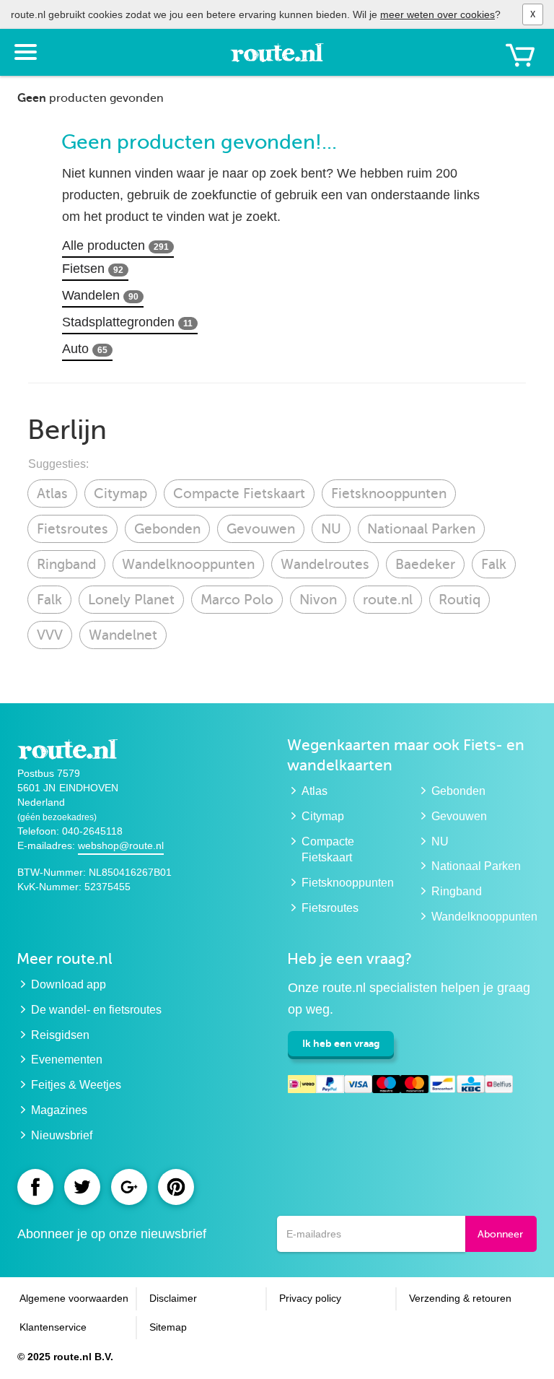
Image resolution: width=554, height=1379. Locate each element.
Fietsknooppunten (389, 493)
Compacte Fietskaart (239, 493)
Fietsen (92, 268)
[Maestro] (386, 1086)
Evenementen (66, 1059)
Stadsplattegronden (127, 322)
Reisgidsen (60, 1035)
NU (331, 528)
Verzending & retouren (460, 1298)
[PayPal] (330, 1086)
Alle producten (115, 245)
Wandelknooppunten (188, 564)
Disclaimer (173, 1298)
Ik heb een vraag (340, 1043)
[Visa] (358, 1086)
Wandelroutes (325, 564)
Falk (493, 564)
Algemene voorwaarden (73, 1298)
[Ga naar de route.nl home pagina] (277, 59)
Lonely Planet (131, 599)
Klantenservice (53, 1327)
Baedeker (425, 564)
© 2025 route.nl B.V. (65, 1356)
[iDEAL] (302, 1086)
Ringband (66, 564)
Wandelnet (123, 635)
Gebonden (167, 528)
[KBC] (471, 1086)
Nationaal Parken (421, 528)
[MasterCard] (414, 1086)
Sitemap (168, 1327)
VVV (50, 635)
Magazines (59, 1110)
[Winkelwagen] (520, 55)
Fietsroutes (72, 528)
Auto (84, 349)
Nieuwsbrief (61, 1135)
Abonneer (500, 1234)
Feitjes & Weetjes (76, 1085)
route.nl (388, 599)
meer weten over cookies (437, 14)
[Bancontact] (442, 1086)
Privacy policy (310, 1298)
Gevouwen (261, 528)
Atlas (52, 493)
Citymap (120, 493)
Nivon (318, 599)
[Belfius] (499, 1086)
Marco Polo (237, 599)
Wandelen (100, 295)
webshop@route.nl (121, 845)
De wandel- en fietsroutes (96, 1010)
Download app (68, 984)
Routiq (459, 599)
